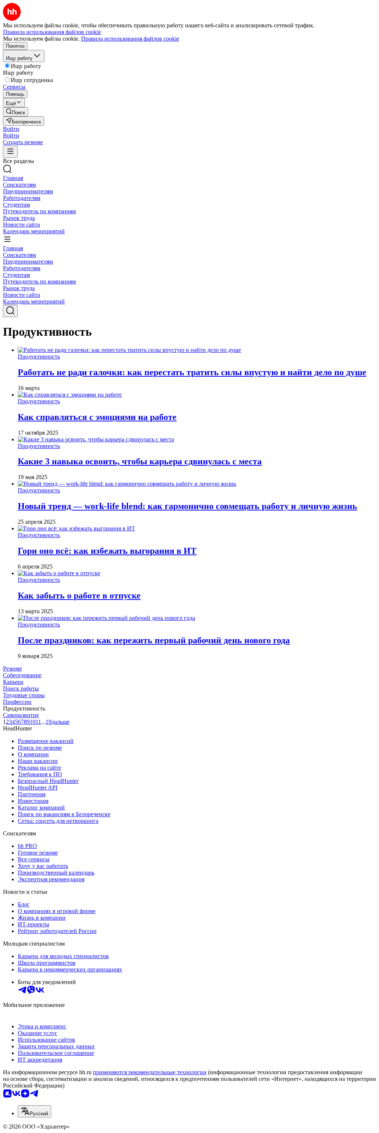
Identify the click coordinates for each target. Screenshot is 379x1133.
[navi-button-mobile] (10, 152)
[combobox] (34, 1111)
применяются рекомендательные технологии (150, 1072)
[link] (15, 111)
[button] (11, 129)
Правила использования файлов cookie (130, 38)
